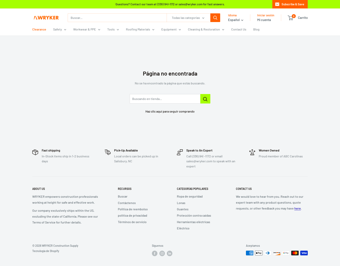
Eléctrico (183, 228)
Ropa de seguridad (190, 196)
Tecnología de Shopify (45, 251)
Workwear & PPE (84, 29)
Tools (111, 29)
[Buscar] (215, 17)
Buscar (123, 196)
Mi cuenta (264, 20)
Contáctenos (127, 203)
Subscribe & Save (293, 4)
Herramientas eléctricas (193, 222)
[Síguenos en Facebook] (154, 253)
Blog (256, 29)
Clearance (39, 29)
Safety (57, 29)
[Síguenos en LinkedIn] (169, 253)
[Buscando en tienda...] (205, 98)
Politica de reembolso (133, 209)
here (297, 208)
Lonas (181, 203)
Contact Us (238, 29)
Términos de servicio (132, 222)
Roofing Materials (138, 29)
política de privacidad (132, 215)
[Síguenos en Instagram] (162, 253)
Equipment (169, 29)
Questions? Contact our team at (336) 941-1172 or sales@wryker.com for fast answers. (170, 4)
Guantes (182, 209)
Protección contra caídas (194, 215)
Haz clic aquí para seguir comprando (170, 111)
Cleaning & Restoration (204, 29)
